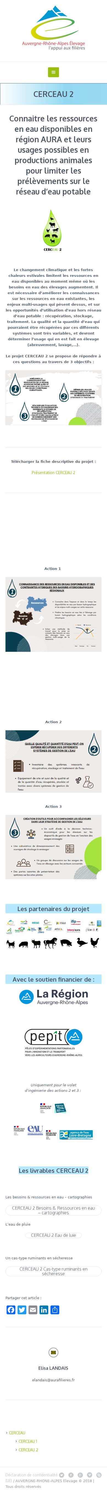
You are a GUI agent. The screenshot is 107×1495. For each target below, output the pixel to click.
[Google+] (80, 1475)
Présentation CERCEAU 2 (53, 472)
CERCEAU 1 (28, 1441)
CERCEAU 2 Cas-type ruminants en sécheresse (53, 1271)
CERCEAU (17, 1432)
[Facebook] (71, 1475)
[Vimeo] (89, 1475)
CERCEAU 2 (28, 1449)
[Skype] (99, 1475)
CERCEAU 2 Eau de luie (53, 1235)
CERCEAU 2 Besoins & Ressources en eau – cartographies (53, 1210)
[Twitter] (61, 1475)
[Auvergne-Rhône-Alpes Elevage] (53, 28)
